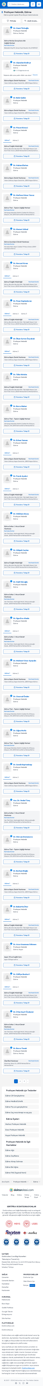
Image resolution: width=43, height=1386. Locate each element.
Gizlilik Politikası (7, 1308)
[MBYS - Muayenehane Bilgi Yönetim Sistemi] (13, 1223)
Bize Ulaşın (6, 1304)
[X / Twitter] (20, 1383)
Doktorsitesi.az (7, 1330)
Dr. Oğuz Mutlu (19, 730)
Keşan (21, 949)
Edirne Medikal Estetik (14, 1101)
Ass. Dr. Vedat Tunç (21, 800)
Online (19, 1195)
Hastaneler (6, 1290)
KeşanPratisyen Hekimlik (15, 1135)
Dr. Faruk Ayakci (20, 476)
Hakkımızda (6, 1300)
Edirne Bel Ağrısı (11, 1167)
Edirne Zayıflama (12, 1156)
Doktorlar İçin (28, 1277)
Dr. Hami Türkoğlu (21, 28)
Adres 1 (7, 140)
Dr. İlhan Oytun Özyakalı (24, 338)
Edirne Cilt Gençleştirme (14, 1095)
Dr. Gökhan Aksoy (21, 514)
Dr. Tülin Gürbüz (20, 374)
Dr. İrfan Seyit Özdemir (23, 1012)
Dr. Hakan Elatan (20, 165)
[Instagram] (23, 1383)
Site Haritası (6, 1318)
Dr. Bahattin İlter (20, 906)
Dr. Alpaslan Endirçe (22, 62)
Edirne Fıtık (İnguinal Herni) (15, 1172)
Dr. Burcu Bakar (20, 406)
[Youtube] (27, 1383)
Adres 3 (24, 314)
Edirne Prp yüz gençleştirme (16, 1107)
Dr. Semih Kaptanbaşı (22, 764)
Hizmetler (5, 1287)
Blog (12, 1195)
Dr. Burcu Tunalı (20, 1048)
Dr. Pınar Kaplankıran (22, 301)
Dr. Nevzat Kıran (20, 263)
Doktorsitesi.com (8, 1326)
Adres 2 (15, 140)
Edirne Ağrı (9, 1150)
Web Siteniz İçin (29, 1281)
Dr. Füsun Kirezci (20, 127)
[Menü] (39, 4)
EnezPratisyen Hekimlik (14, 1130)
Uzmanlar (5, 1277)
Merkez (21, 33)
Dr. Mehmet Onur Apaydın (24, 660)
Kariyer (28, 1285)
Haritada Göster (9, 45)
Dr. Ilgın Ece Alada (21, 618)
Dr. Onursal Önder (21, 696)
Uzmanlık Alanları (8, 1280)
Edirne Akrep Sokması (14, 1161)
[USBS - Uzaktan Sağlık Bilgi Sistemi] (30, 1223)
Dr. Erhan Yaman (20, 440)
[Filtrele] (33, 4)
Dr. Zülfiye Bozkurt (21, 974)
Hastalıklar (6, 1284)
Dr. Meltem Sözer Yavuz (23, 195)
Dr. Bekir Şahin (19, 98)
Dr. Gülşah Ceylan (21, 550)
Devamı (35, 75)
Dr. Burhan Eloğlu (20, 871)
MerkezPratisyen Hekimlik (15, 1124)
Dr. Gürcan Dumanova (23, 837)
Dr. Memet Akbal (20, 229)
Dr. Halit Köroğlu (20, 582)
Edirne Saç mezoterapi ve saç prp (18, 1112)
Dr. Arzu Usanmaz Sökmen (24, 944)
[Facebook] (16, 1383)
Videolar (5, 1195)
